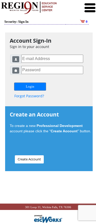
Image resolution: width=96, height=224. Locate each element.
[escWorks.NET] (48, 218)
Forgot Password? (29, 95)
